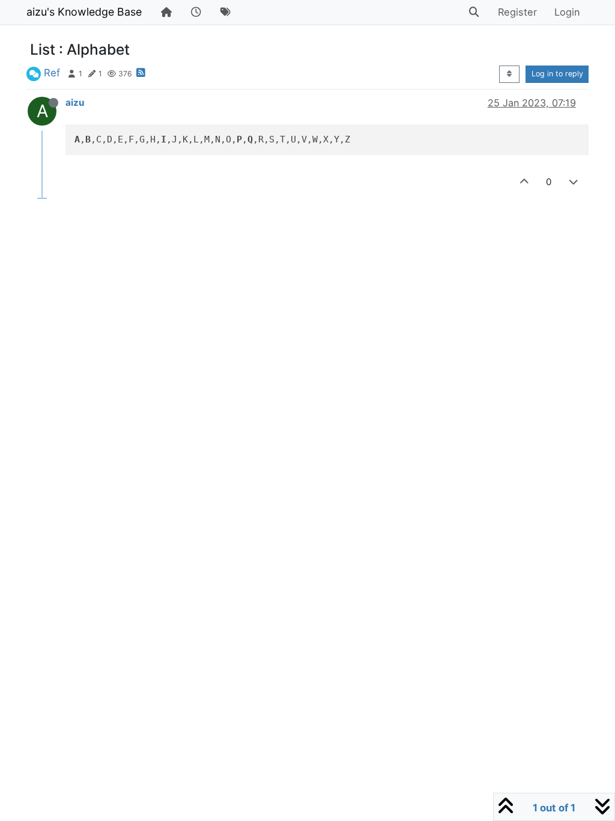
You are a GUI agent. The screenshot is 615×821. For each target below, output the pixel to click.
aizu (74, 102)
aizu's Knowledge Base (84, 11)
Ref (52, 73)
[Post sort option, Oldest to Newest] (509, 74)
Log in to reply (557, 73)
